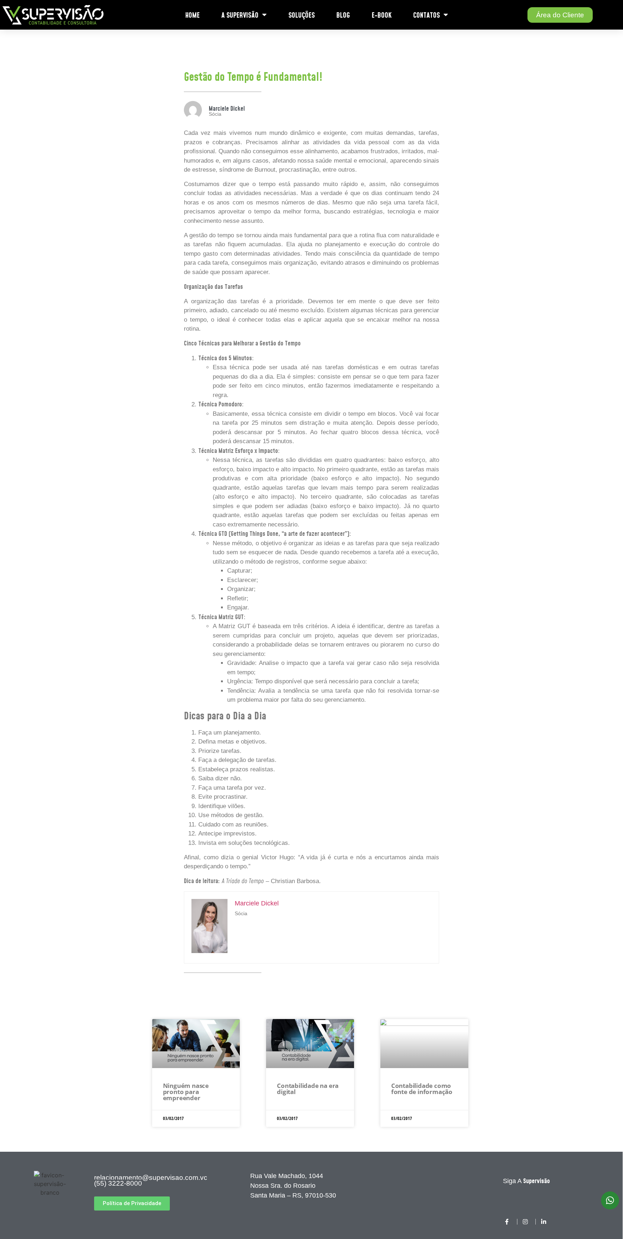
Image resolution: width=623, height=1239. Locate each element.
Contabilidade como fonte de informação (421, 1088)
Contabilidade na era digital (308, 1088)
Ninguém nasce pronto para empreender (186, 1091)
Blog (343, 14)
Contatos (426, 14)
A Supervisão (240, 14)
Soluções (301, 14)
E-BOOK (382, 14)
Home (192, 14)
